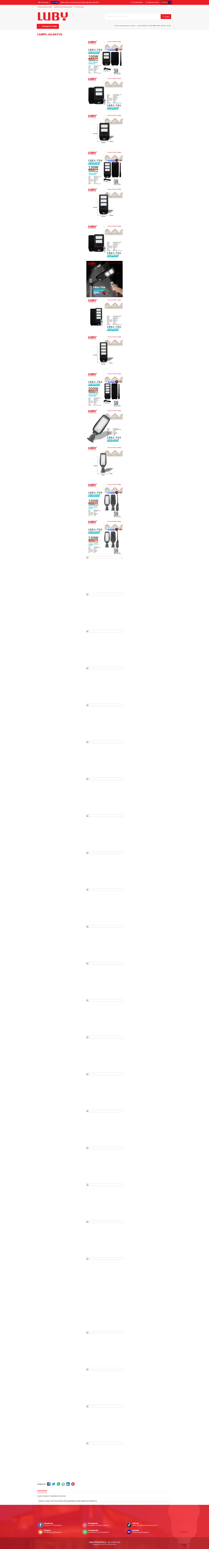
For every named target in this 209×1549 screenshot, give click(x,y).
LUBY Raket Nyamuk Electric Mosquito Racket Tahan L (81, 2)
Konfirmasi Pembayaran (63, 7)
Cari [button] (166, 16)
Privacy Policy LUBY (45, 7)
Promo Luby (79, 7)
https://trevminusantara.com (50, 1513)
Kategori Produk (49, 26)
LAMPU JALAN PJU (49, 34)
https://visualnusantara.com (50, 1511)
